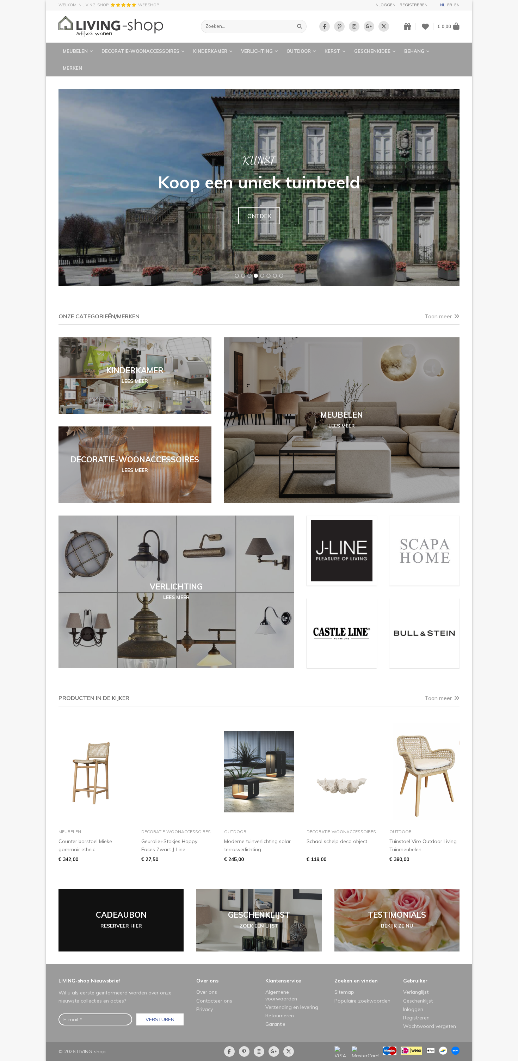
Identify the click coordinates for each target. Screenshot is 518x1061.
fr (449, 4)
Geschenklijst (418, 1001)
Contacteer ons (214, 1001)
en (457, 4)
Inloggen (385, 4)
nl (442, 4)
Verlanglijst (415, 992)
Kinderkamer (210, 51)
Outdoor (298, 51)
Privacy (204, 1009)
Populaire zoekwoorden (362, 1001)
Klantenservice (283, 981)
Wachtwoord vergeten (429, 1026)
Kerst (332, 51)
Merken (72, 68)
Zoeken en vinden (356, 981)
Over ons (207, 981)
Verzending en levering (291, 1007)
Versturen (160, 1019)
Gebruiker (415, 981)
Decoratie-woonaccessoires (140, 51)
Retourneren (279, 1015)
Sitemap (344, 992)
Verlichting (257, 51)
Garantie (275, 1024)
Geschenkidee (372, 51)
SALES (259, 215)
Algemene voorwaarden (281, 995)
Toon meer (438, 316)
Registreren (413, 4)
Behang (414, 51)
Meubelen (75, 51)
